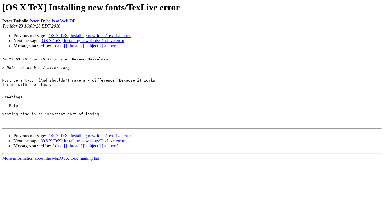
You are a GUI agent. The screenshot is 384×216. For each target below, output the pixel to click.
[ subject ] (92, 45)
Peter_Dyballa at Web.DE (53, 21)
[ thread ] (74, 45)
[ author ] (110, 45)
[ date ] (59, 45)
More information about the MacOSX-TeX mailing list (50, 158)
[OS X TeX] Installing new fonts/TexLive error (89, 35)
